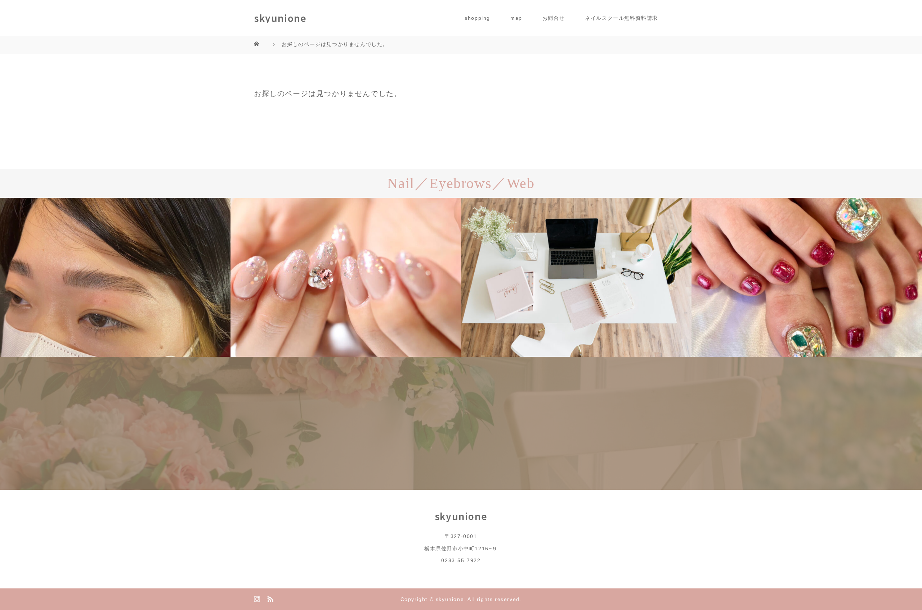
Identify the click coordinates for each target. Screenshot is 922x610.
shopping (477, 18)
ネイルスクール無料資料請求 (621, 18)
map (516, 18)
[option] (115, 277)
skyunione (280, 18)
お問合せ (553, 18)
